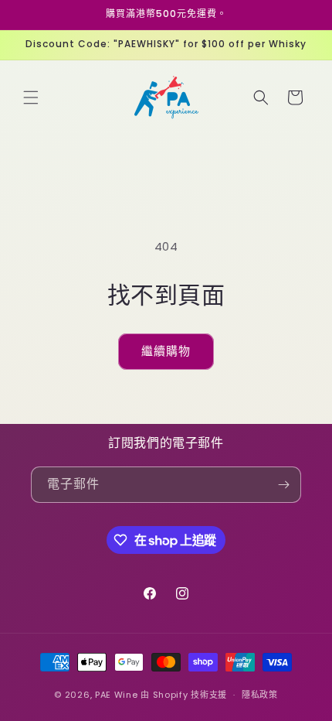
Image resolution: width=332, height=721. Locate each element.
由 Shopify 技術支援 (184, 695)
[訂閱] (283, 484)
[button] (31, 97)
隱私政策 (260, 695)
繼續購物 (166, 351)
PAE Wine (116, 695)
